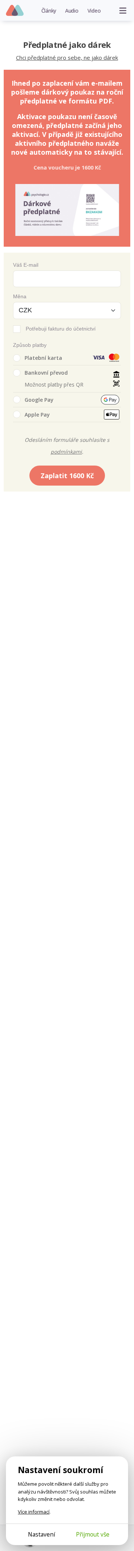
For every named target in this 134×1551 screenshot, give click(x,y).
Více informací (34, 1511)
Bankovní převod (46, 372)
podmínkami (66, 451)
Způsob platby (30, 345)
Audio (72, 10)
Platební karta (43, 357)
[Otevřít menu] (123, 10)
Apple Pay (37, 414)
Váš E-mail (25, 265)
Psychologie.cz (15, 10)
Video (94, 10)
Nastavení (41, 1534)
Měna (19, 296)
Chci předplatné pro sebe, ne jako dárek (67, 57)
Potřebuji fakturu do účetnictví (61, 329)
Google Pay (39, 399)
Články (49, 10)
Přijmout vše (92, 1534)
